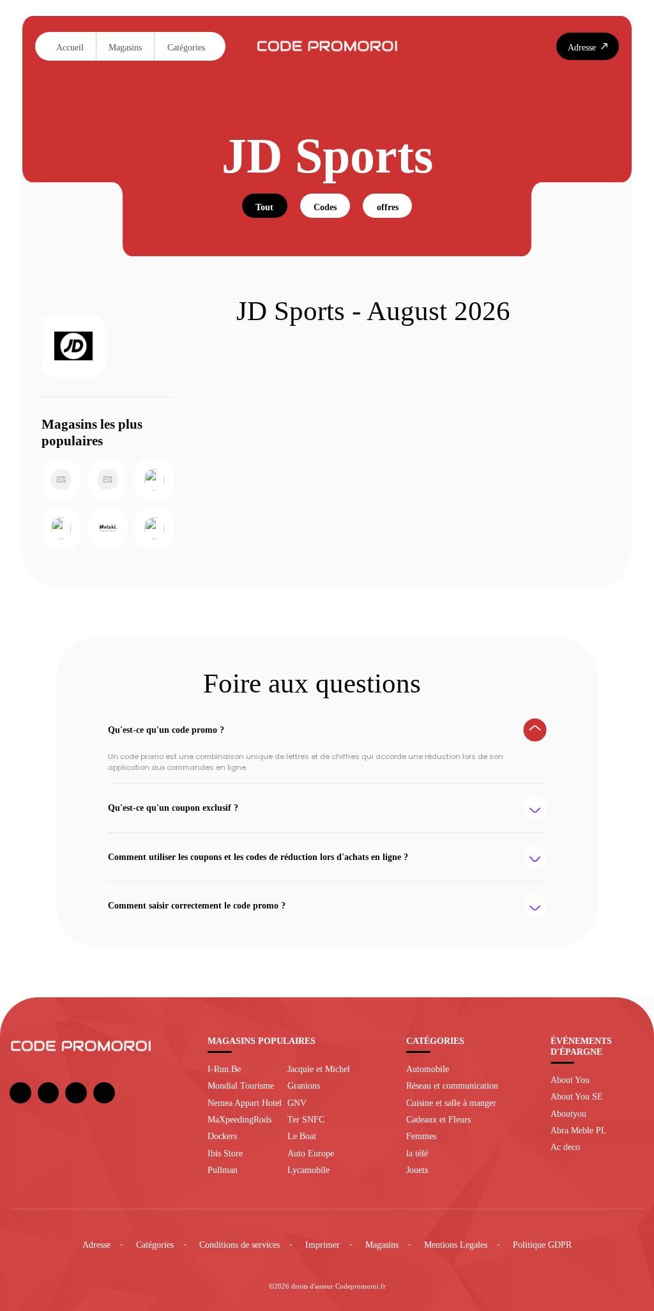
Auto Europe (310, 1153)
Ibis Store (225, 1153)
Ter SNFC (305, 1119)
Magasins (125, 47)
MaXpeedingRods (239, 1119)
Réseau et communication (452, 1085)
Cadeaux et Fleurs (438, 1119)
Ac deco (565, 1147)
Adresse (96, 1244)
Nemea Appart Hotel (245, 1103)
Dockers (222, 1136)
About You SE (577, 1096)
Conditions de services (239, 1244)
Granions (303, 1085)
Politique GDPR (542, 1244)
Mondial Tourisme (241, 1085)
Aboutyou (568, 1113)
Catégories (186, 47)
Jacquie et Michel (318, 1069)
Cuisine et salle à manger (451, 1103)
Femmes (421, 1136)
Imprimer (322, 1244)
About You (570, 1080)
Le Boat (301, 1136)
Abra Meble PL (579, 1130)
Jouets (417, 1170)
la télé (417, 1153)
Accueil (70, 47)
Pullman (223, 1170)
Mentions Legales (455, 1244)
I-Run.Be (224, 1069)
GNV (297, 1103)
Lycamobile (308, 1170)
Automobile (427, 1069)
